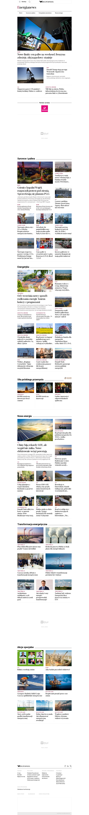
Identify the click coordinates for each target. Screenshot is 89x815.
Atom (20, 13)
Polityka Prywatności (33, 792)
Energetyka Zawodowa (51, 87)
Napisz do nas (21, 796)
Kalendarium (31, 813)
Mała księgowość (61, 797)
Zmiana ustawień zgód (33, 794)
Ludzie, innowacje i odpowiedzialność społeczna (62, 398)
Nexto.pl (58, 796)
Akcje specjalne (25, 666)
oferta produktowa (44, 813)
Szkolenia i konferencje (23, 808)
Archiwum (45, 797)
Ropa (48, 67)
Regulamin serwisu (32, 796)
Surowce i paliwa (30, 13)
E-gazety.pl (59, 794)
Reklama (44, 792)
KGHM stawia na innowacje (42, 397)
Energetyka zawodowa (45, 13)
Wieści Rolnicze (60, 801)
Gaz (18, 87)
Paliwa (18, 52)
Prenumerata (45, 796)
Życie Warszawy (60, 803)
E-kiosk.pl (58, 792)
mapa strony (20, 813)
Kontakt (19, 794)
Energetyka (23, 267)
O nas (19, 792)
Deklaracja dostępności (33, 799)
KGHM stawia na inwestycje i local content (23, 398)
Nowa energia (59, 13)
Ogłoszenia (45, 794)
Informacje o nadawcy (33, 797)
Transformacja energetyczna (32, 543)
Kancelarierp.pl (60, 799)
